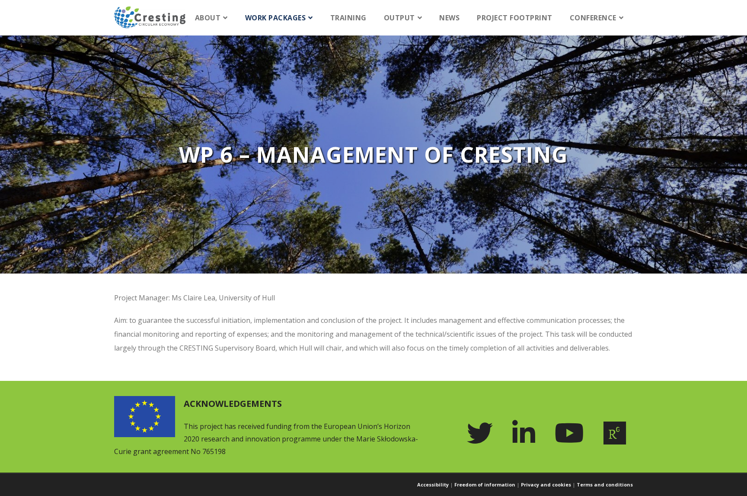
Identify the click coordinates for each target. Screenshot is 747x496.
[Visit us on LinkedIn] (527, 433)
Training (348, 18)
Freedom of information (484, 484)
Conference (593, 18)
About (208, 18)
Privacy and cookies (546, 484)
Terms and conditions (605, 484)
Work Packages (275, 18)
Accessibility (433, 484)
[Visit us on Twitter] (483, 433)
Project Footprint (514, 18)
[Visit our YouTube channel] (573, 433)
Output (399, 18)
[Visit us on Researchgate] (618, 433)
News (449, 18)
